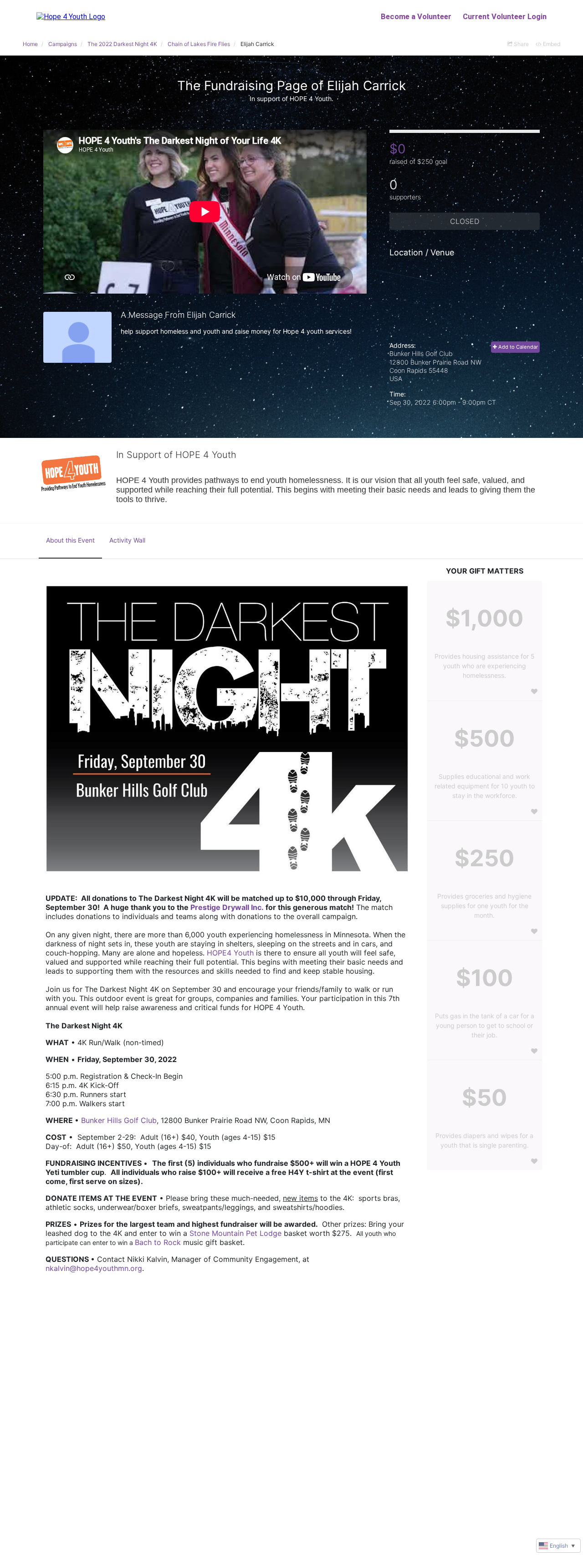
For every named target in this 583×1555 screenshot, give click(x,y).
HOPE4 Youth (230, 952)
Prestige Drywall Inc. (227, 907)
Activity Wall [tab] (127, 540)
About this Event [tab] (70, 540)
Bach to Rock (158, 1242)
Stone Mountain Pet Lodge (235, 1233)
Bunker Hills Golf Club (119, 1120)
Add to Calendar (517, 347)
